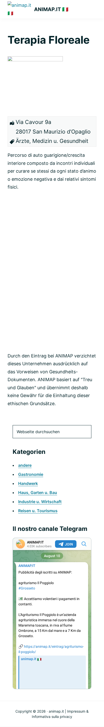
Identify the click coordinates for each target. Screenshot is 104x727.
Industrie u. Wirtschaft (40, 501)
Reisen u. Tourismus (38, 510)
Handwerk (28, 483)
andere (25, 465)
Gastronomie (30, 474)
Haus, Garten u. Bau (37, 492)
